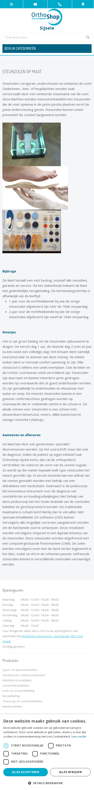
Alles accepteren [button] (25, 772)
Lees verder (79, 736)
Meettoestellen (12, 706)
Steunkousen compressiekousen (23, 675)
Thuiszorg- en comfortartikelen (22, 701)
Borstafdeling (10, 696)
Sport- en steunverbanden (19, 670)
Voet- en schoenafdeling (18, 691)
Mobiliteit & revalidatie (16, 680)
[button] (47, 783)
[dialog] (47, 752)
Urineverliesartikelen (16, 685)
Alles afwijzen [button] (70, 772)
